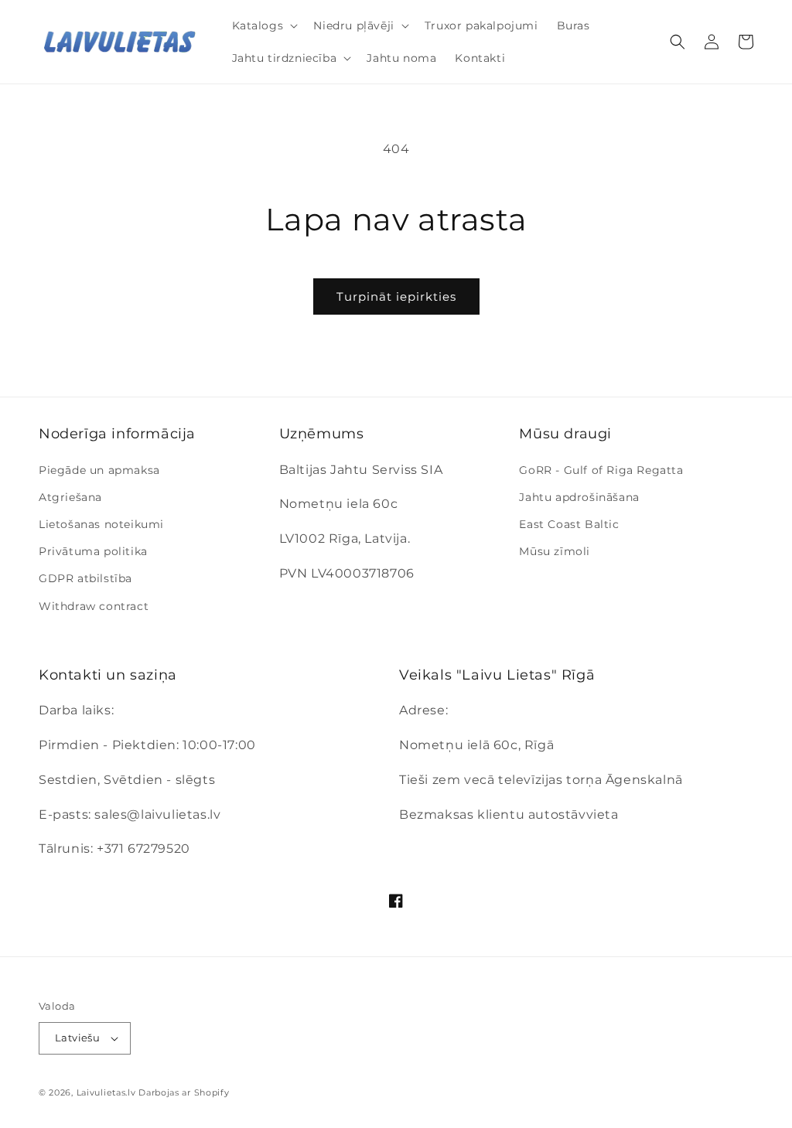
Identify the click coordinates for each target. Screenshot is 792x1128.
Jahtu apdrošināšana (579, 497)
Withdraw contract (93, 606)
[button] (264, 25)
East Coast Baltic (569, 524)
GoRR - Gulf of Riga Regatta (601, 470)
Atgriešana (70, 497)
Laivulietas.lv (106, 1092)
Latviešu (77, 1037)
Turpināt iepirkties (396, 296)
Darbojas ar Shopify (183, 1092)
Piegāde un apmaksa (99, 470)
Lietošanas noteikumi (101, 524)
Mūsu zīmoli (554, 551)
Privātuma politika (93, 551)
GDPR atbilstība (85, 578)
